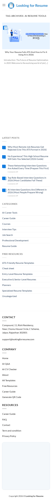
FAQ (4, 419)
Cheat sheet (8, 268)
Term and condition (11, 430)
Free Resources (9, 386)
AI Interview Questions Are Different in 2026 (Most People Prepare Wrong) (27, 191)
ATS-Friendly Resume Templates (18, 262)
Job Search (7, 235)
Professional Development (15, 240)
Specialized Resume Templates (17, 290)
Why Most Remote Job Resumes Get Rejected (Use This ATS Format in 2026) (27, 148)
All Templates (8, 380)
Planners (6, 285)
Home (5, 358)
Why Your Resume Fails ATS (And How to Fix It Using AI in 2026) (26, 53)
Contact (6, 425)
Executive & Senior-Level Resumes (19, 279)
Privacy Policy (9, 436)
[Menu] (4, 4)
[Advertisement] (26, 102)
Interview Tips (9, 229)
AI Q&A (6, 363)
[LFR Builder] (28, 5)
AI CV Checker (9, 369)
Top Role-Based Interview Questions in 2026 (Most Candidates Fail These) (27, 179)
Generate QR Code (11, 397)
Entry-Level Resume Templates (17, 274)
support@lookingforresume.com (18, 339)
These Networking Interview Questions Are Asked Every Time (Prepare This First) (28, 167)
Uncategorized (9, 296)
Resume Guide (9, 246)
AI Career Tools (9, 212)
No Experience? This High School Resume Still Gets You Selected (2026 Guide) (28, 157)
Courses (6, 223)
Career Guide (8, 218)
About (5, 374)
